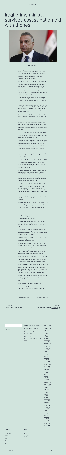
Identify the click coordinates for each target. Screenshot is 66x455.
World (47, 298)
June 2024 (46, 353)
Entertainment (8, 431)
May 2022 (46, 394)
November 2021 (47, 403)
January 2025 (47, 341)
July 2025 (46, 331)
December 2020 (47, 421)
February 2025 (47, 339)
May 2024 (46, 354)
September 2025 (47, 328)
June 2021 (46, 412)
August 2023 (46, 369)
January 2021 (47, 420)
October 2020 (47, 425)
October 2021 (47, 405)
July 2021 (46, 410)
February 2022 (47, 398)
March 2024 (46, 358)
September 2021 (47, 407)
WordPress (59, 450)
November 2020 (47, 423)
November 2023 (47, 364)
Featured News (45, 297)
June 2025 (46, 333)
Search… (7, 322)
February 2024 (47, 359)
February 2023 (47, 379)
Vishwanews (33, 4)
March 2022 (46, 397)
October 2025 (47, 326)
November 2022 (47, 384)
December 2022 (47, 382)
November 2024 (47, 344)
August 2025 (46, 330)
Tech (6, 441)
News (6, 436)
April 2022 (46, 395)
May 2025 (46, 335)
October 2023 (47, 366)
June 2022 (46, 392)
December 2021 (47, 402)
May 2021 (46, 413)
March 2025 (46, 338)
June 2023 (46, 372)
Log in (25, 431)
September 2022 (47, 387)
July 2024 (46, 351)
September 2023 (47, 367)
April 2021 (46, 415)
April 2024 (46, 356)
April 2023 (46, 376)
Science (6, 438)
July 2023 (46, 371)
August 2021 (46, 408)
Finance (6, 435)
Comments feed (27, 435)
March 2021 (46, 417)
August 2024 (46, 349)
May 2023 (46, 374)
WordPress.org (27, 436)
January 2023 (47, 380)
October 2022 (47, 385)
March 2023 (46, 377)
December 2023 (47, 362)
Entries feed (26, 433)
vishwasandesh (22, 298)
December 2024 (47, 343)
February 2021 (47, 418)
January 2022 (47, 400)
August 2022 (46, 389)
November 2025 (47, 325)
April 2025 (46, 336)
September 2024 (47, 348)
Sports (6, 440)
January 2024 (47, 361)
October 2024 (47, 346)
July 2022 (46, 390)
